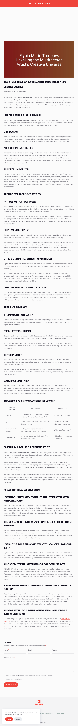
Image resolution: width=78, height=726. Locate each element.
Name (6, 650)
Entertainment (22, 91)
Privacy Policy (18, 679)
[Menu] (73, 3)
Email (30, 650)
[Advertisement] (39, 21)
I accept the (14, 679)
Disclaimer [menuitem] (60, 714)
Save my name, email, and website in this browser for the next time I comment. (29, 675)
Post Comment (11, 685)
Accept (9, 719)
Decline (18, 719)
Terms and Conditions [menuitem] (46, 714)
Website (54, 650)
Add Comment (9, 658)
